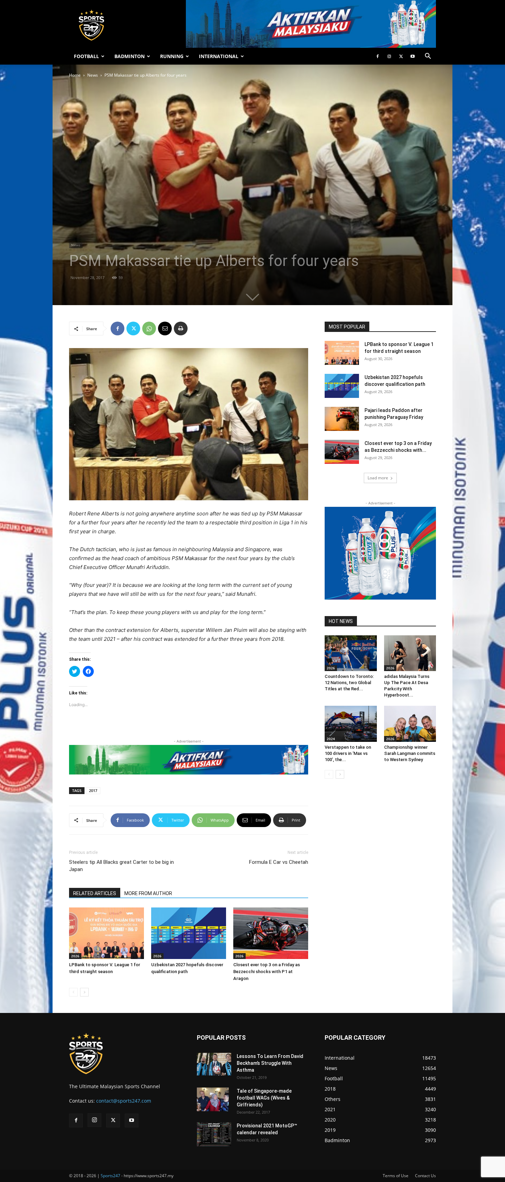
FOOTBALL (86, 56)
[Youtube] (412, 56)
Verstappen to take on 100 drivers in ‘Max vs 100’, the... (348, 753)
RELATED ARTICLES (94, 893)
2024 (331, 738)
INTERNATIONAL (218, 56)
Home (75, 75)
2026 (75, 956)
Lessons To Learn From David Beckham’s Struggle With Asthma (270, 1063)
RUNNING (171, 56)
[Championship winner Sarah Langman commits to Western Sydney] (410, 723)
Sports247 (110, 1176)
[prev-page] (73, 992)
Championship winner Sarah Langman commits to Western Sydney (409, 753)
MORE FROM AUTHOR (148, 893)
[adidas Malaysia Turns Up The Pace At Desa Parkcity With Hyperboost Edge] (410, 653)
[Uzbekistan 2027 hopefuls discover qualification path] (188, 933)
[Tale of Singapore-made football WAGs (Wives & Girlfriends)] (213, 1100)
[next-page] (84, 992)
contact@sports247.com (123, 1100)
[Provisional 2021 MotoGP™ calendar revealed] (214, 1134)
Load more (378, 478)
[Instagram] (389, 56)
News (92, 75)
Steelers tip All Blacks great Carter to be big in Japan (121, 865)
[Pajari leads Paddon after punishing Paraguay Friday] (342, 419)
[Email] (165, 328)
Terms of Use (395, 1176)
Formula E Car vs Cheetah (278, 862)
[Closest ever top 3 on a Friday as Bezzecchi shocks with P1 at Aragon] (270, 933)
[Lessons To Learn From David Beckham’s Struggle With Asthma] (214, 1064)
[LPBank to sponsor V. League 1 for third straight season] (106, 933)
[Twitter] (401, 56)
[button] (427, 57)
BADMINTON (129, 56)
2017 (93, 790)
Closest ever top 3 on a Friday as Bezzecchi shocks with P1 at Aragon (266, 971)
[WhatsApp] (149, 328)
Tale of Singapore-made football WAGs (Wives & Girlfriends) (264, 1097)
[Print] (181, 328)
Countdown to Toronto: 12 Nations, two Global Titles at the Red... (349, 682)
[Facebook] (377, 56)
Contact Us (425, 1176)
